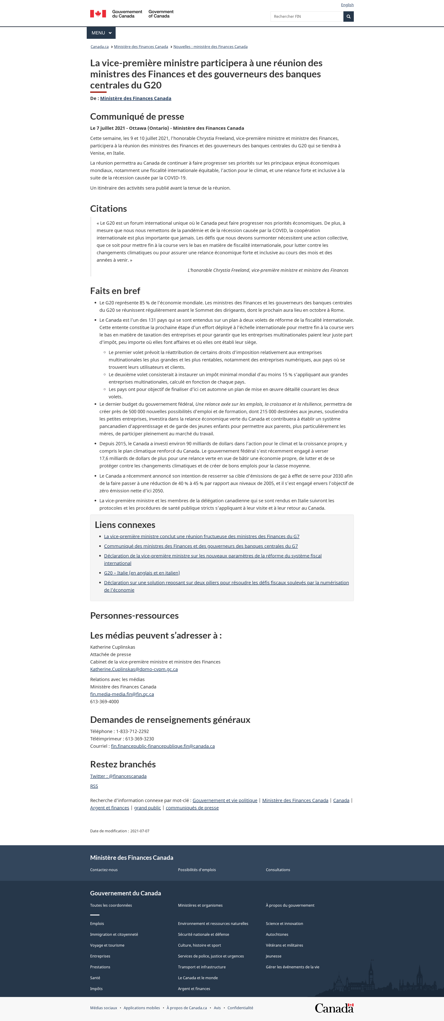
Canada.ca (100, 46)
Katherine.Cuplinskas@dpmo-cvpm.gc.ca (134, 669)
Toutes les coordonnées (111, 905)
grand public (147, 808)
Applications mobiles (142, 1007)
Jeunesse (273, 956)
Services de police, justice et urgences (211, 956)
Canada (341, 800)
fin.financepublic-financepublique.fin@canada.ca (163, 746)
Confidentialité (240, 1007)
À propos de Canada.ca (187, 1007)
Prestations (100, 966)
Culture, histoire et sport (199, 945)
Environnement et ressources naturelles (213, 923)
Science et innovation (284, 923)
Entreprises (100, 956)
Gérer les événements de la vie (292, 966)
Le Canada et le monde (198, 977)
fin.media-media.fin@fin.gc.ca (122, 694)
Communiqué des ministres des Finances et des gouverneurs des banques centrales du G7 (201, 546)
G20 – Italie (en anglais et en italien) (142, 573)
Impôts (96, 988)
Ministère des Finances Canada (141, 46)
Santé (95, 977)
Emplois (97, 923)
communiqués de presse (192, 808)
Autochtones (277, 934)
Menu (104, 33)
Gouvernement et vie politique (225, 800)
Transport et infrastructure (202, 966)
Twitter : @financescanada (118, 776)
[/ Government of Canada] (131, 14)
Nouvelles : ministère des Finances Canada (210, 46)
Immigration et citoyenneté (114, 934)
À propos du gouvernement (290, 905)
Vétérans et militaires (284, 945)
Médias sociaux (103, 1007)
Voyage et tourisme (107, 945)
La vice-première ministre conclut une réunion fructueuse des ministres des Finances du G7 (201, 536)
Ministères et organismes (200, 905)
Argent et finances (109, 808)
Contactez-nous (104, 869)
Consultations (278, 869)
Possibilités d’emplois (197, 869)
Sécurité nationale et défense (203, 934)
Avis (217, 1007)
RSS (94, 786)
